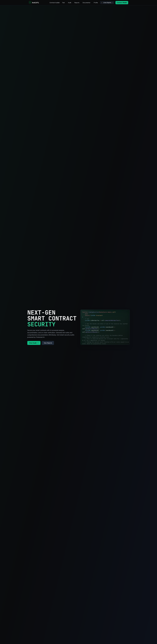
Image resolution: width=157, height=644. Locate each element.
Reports (76, 2)
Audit (69, 2)
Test (63, 2)
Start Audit (33, 343)
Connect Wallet (122, 2)
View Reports (48, 343)
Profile (96, 2)
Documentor (86, 2)
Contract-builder (55, 2)
